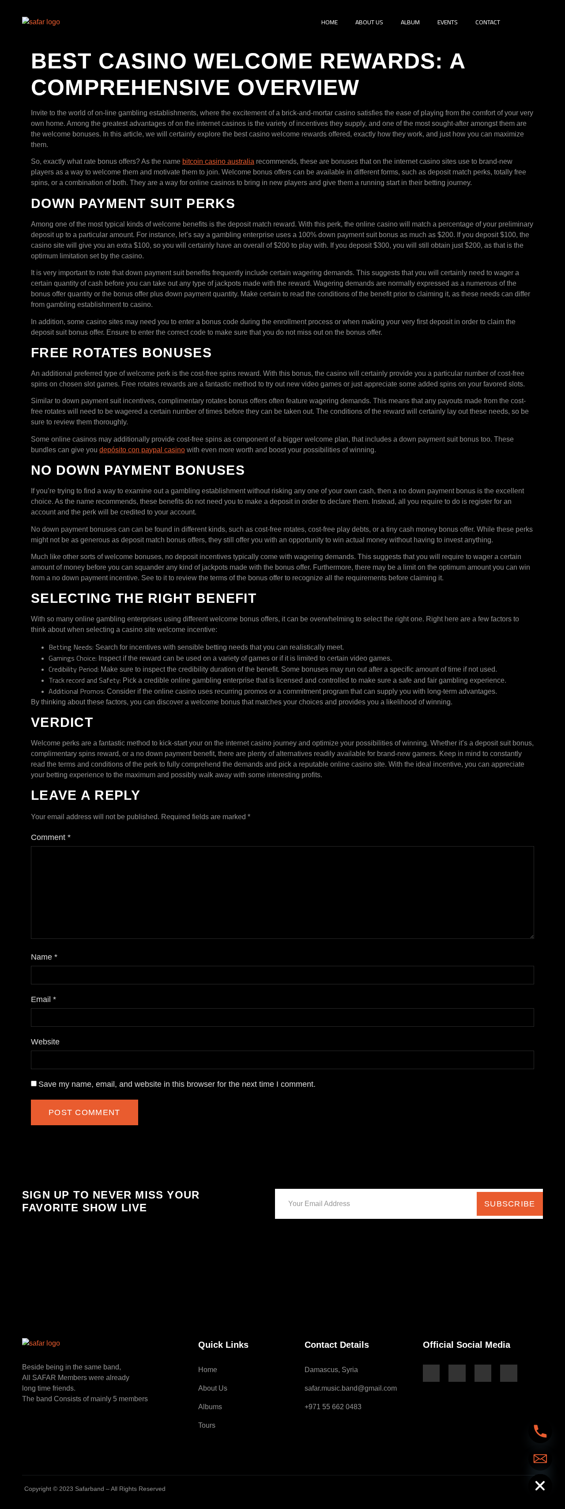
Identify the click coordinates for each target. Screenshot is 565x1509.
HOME (329, 22)
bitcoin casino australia (218, 161)
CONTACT (487, 22)
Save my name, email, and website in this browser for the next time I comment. (177, 1084)
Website (45, 1041)
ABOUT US (369, 22)
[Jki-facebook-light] (431, 1373)
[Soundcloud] (508, 1373)
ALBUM (410, 22)
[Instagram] (456, 1373)
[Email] (540, 1459)
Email (43, 999)
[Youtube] (483, 1373)
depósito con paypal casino (142, 450)
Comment (51, 837)
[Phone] (540, 1431)
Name (44, 957)
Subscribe (509, 1203)
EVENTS (447, 22)
